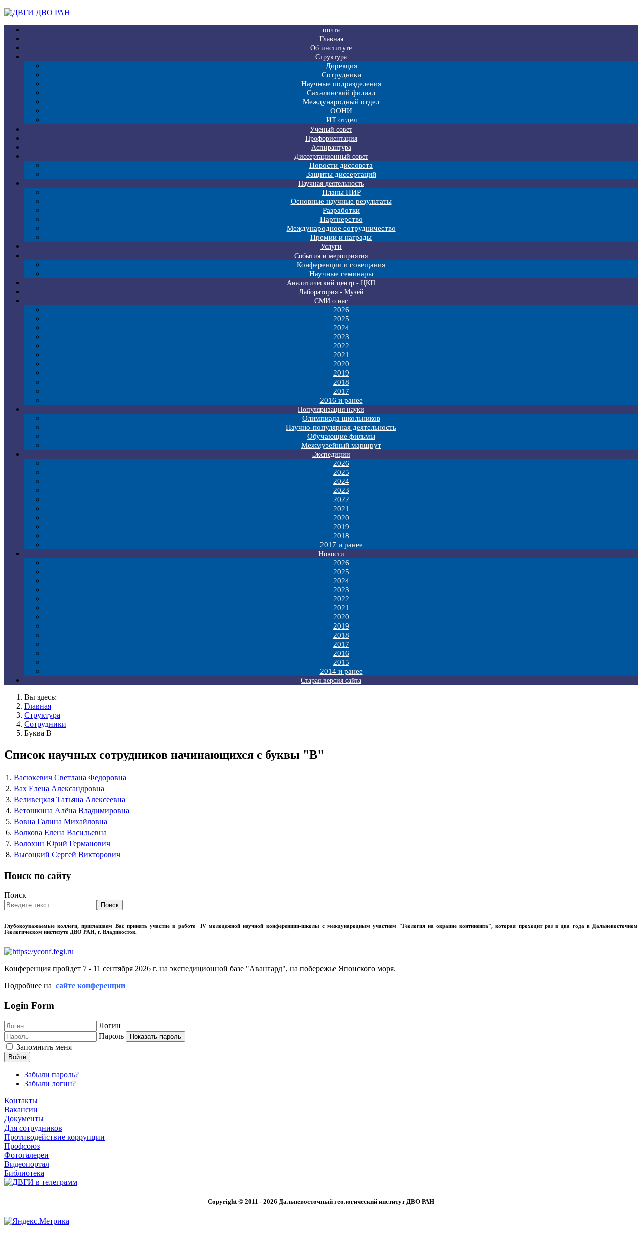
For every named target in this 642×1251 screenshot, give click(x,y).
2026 (341, 310)
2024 (341, 328)
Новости (331, 554)
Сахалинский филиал (341, 93)
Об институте (331, 48)
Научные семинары (341, 274)
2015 (341, 662)
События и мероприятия (331, 256)
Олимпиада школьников (341, 418)
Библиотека (24, 1173)
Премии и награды (341, 237)
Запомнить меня (44, 1047)
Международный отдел (341, 102)
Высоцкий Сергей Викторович (67, 854)
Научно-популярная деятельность (341, 427)
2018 (341, 382)
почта (331, 30)
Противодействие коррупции (54, 1137)
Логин (110, 1025)
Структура (331, 57)
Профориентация (331, 138)
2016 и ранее (341, 400)
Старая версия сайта (331, 680)
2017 (341, 391)
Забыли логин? (50, 1083)
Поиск (15, 895)
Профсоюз (22, 1146)
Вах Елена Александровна (59, 788)
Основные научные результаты (341, 201)
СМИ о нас (331, 301)
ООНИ (341, 111)
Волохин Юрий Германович (62, 843)
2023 (341, 337)
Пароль (111, 1036)
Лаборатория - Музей (331, 292)
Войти (17, 1057)
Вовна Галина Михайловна (60, 821)
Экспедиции (331, 454)
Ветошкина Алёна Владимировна (71, 810)
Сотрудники (341, 75)
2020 (341, 364)
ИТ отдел (341, 120)
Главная (331, 39)
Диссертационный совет (331, 156)
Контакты (21, 1100)
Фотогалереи (26, 1155)
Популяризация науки (331, 409)
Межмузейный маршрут (341, 445)
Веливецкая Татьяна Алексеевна (69, 799)
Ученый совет (331, 129)
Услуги (331, 247)
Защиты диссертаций (341, 174)
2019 (341, 373)
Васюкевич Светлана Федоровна (70, 777)
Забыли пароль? (51, 1074)
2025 (341, 319)
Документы (24, 1118)
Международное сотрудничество (341, 228)
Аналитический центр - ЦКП (331, 283)
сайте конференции (90, 985)
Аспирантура (331, 147)
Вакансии (21, 1109)
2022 (341, 346)
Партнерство (341, 219)
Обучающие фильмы (341, 436)
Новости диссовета (341, 165)
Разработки (341, 210)
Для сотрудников (33, 1127)
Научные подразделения (341, 84)
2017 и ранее (341, 545)
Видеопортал (26, 1164)
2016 (341, 653)
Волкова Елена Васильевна (60, 832)
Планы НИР (341, 192)
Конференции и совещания (341, 265)
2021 (341, 355)
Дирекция (341, 66)
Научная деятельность (331, 183)
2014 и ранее (341, 671)
